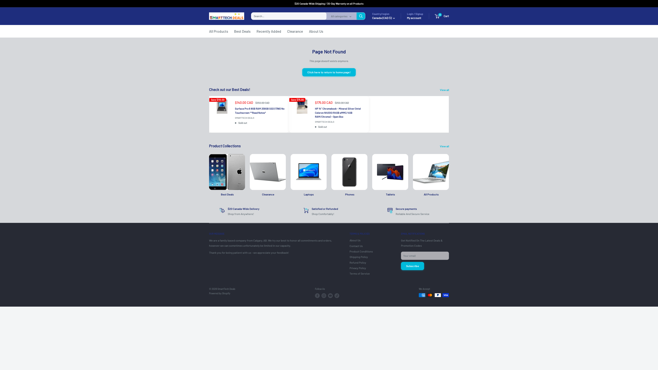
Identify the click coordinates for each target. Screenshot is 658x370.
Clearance (295, 31)
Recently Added (269, 31)
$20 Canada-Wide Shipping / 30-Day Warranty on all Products (329, 3)
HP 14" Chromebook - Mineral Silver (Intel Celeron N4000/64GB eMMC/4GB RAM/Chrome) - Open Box (338, 112)
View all (445, 89)
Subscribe (412, 266)
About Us (316, 31)
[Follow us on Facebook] (317, 295)
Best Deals (242, 31)
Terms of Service (360, 273)
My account (414, 18)
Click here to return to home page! (329, 72)
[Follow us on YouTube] (330, 295)
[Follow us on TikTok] (336, 295)
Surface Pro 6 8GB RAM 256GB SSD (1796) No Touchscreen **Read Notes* (259, 110)
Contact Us (356, 246)
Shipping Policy (359, 256)
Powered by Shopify (219, 293)
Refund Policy (358, 262)
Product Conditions (361, 251)
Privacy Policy (358, 268)
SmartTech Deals (244, 117)
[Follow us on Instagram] (323, 295)
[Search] (361, 16)
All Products (218, 31)
